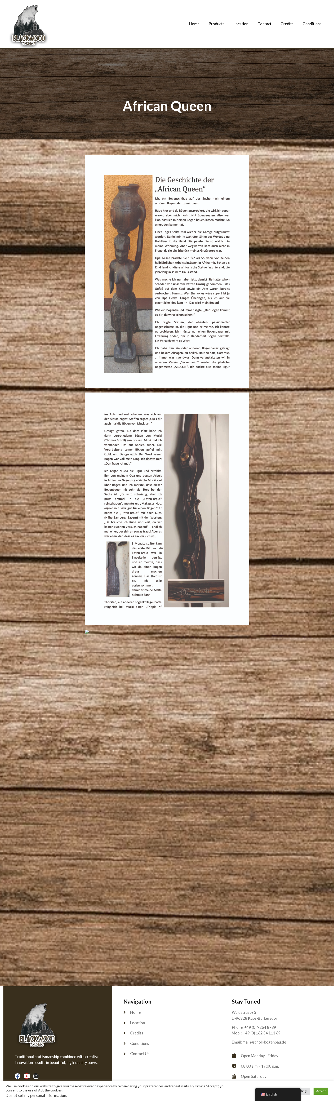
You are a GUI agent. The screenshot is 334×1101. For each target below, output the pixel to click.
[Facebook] (17, 1076)
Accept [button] (321, 1091)
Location (241, 23)
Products (216, 23)
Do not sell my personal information (36, 1095)
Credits (287, 23)
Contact (264, 23)
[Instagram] (36, 1076)
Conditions (312, 23)
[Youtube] (27, 1076)
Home (194, 23)
